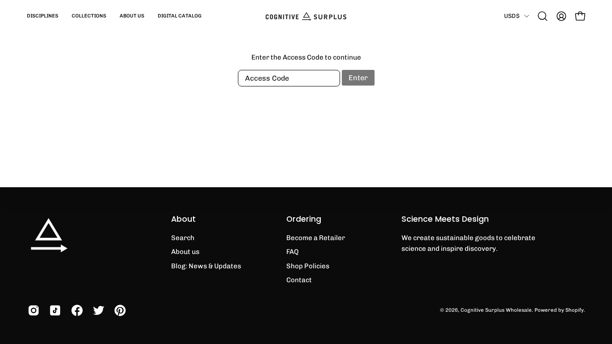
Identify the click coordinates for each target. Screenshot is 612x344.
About (183, 219)
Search (182, 238)
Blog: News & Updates (206, 266)
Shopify (574, 310)
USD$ (512, 15)
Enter (358, 77)
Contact (299, 280)
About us (185, 252)
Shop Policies (307, 266)
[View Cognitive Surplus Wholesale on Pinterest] (118, 310)
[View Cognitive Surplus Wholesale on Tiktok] (53, 310)
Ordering (303, 219)
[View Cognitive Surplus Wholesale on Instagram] (32, 310)
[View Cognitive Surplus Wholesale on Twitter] (97, 310)
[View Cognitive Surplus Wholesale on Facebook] (75, 310)
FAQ (292, 252)
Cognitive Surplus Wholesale (496, 310)
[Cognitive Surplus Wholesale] (306, 16)
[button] (42, 16)
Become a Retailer (315, 238)
